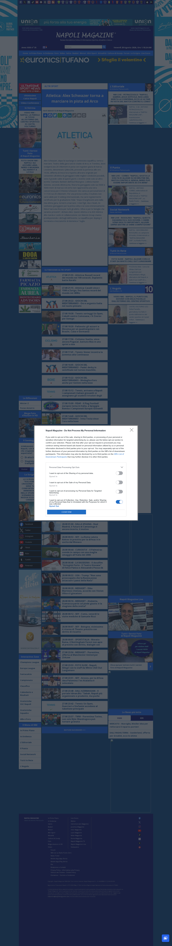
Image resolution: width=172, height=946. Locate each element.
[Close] (132, 430)
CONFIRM (67, 512)
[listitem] (86, 467)
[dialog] (86, 473)
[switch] (119, 473)
